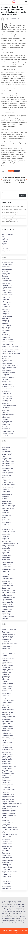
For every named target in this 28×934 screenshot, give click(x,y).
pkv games (17, 171)
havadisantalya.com (7, 269)
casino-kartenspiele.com (8, 505)
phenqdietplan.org (6, 400)
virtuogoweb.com (6, 288)
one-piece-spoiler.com (7, 754)
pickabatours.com (6, 641)
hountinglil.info (6, 667)
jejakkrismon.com (6, 522)
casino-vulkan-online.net (8, 592)
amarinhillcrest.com (7, 494)
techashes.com (6, 266)
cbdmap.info (5, 650)
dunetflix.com (5, 403)
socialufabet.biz (6, 318)
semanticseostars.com (7, 709)
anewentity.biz (5, 536)
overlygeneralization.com (8, 716)
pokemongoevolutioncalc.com (9, 871)
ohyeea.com (5, 416)
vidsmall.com (5, 792)
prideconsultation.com (7, 665)
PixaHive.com (21, 932)
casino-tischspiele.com (8, 508)
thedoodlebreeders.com (8, 386)
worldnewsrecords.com (8, 796)
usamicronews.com (7, 867)
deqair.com (5, 389)
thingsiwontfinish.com (7, 888)
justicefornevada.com (7, 721)
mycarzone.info (6, 782)
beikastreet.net (6, 447)
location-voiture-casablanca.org (10, 806)
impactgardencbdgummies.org (10, 429)
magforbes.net (5, 489)
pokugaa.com (5, 878)
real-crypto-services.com (8, 372)
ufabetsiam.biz (6, 304)
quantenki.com (6, 787)
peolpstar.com (5, 470)
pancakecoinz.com (7, 662)
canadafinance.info (7, 564)
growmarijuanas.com (7, 712)
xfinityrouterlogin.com (7, 602)
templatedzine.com (7, 396)
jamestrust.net (5, 512)
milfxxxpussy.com (6, 407)
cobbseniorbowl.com (7, 362)
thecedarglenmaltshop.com (9, 629)
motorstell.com (6, 479)
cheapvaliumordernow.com (9, 815)
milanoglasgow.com (7, 580)
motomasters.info (6, 780)
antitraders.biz (5, 355)
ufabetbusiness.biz (7, 308)
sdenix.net (4, 493)
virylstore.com (5, 477)
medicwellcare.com (7, 791)
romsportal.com (6, 883)
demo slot (15, 906)
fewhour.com (5, 705)
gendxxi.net (5, 778)
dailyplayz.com (6, 850)
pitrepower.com (6, 594)
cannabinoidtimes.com (8, 698)
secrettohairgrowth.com (8, 545)
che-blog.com (5, 660)
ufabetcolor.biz (6, 311)
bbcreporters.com (6, 342)
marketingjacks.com (7, 604)
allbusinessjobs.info (7, 637)
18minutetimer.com (7, 707)
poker (3, 244)
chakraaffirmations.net (7, 669)
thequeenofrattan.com (7, 749)
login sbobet (13, 913)
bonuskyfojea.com (6, 839)
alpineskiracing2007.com (8, 590)
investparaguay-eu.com (8, 377)
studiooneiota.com (6, 756)
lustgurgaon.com (6, 672)
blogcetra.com (5, 737)
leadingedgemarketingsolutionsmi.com (12, 346)
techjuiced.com (6, 283)
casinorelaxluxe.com (7, 845)
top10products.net (6, 639)
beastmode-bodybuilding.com (9, 643)
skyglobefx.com (6, 770)
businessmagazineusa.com (9, 789)
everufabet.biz (5, 334)
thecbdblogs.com (6, 613)
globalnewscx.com (7, 742)
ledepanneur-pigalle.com (8, 569)
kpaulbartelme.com (7, 808)
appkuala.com (5, 538)
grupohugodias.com (7, 388)
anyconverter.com (6, 519)
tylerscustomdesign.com (8, 472)
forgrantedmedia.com (7, 468)
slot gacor (18, 904)
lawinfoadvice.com (7, 398)
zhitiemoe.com (6, 417)
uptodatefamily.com (7, 409)
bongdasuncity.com (7, 690)
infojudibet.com (6, 648)
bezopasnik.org (6, 550)
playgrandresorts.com (7, 881)
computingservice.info (7, 728)
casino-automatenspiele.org (9, 507)
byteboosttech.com (7, 285)
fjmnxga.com (5, 552)
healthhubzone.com (7, 280)
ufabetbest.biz (5, 322)
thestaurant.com (6, 832)
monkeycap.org (6, 491)
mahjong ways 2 (18, 908)
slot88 (24, 918)
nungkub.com (5, 419)
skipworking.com (6, 515)
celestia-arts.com (6, 456)
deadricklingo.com (6, 768)
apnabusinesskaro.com (8, 616)
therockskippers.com (7, 585)
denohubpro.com (6, 751)
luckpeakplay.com (6, 865)
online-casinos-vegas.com (9, 601)
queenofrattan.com (7, 747)
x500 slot (21, 906)
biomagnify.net (6, 435)
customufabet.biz (6, 325)
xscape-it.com (5, 358)
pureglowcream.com (7, 541)
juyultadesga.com (6, 370)
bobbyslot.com (6, 676)
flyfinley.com (5, 664)
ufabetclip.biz (5, 299)
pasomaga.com (6, 428)
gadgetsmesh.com (6, 719)
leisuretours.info (6, 723)
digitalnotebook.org (7, 686)
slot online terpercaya (7, 234)
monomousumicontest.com (9, 766)
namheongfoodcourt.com (8, 578)
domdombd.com (6, 848)
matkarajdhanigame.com (8, 653)
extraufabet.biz (6, 313)
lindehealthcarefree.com (8, 636)
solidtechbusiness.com (8, 799)
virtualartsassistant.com (8, 812)
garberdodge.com (6, 465)
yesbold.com (5, 278)
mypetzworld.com (6, 374)
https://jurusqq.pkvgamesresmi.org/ (15, 922)
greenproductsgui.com (7, 700)
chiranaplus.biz (6, 574)
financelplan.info (6, 644)
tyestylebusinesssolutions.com (10, 829)
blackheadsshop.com (7, 805)
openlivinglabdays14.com (8, 351)
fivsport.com (5, 395)
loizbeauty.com (6, 517)
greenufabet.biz (6, 309)
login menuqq (5, 916)
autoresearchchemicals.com (9, 614)
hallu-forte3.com (6, 581)
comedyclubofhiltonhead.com (9, 810)
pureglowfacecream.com (8, 531)
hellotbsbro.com (6, 725)
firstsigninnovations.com (8, 463)
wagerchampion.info (7, 765)
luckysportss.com (6, 864)
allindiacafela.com (6, 588)
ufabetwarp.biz (6, 297)
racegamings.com (6, 874)
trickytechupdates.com (7, 607)
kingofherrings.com (7, 533)
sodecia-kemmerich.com (8, 818)
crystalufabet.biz (6, 330)
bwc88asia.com (6, 379)
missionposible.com (7, 599)
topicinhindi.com (6, 632)
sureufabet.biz (5, 323)
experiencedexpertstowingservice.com (12, 803)
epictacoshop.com (6, 559)
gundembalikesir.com (7, 275)
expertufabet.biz (6, 301)
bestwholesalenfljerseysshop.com (10, 349)
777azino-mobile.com (7, 360)
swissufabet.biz (6, 306)
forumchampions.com (7, 458)
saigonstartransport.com (8, 554)
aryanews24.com (6, 356)
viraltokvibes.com (6, 486)
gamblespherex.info (7, 772)
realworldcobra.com (7, 759)
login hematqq (21, 916)
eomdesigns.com (6, 775)
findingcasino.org (6, 758)
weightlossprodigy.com (8, 683)
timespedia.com (6, 520)
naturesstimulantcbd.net (8, 431)
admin (8, 19)
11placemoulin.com (7, 678)
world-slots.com (6, 657)
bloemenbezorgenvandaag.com (10, 543)
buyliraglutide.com (6, 292)
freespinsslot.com (6, 693)
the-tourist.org (5, 496)
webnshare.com (6, 714)
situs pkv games (6, 250)
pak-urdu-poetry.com (7, 735)
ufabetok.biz (5, 332)
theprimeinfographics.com (8, 813)
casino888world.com (7, 822)
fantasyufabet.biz (6, 302)
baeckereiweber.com (7, 262)
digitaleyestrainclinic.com (8, 597)
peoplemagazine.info (7, 264)
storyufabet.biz (6, 327)
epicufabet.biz (5, 329)
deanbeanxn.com (6, 651)
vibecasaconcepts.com (8, 784)
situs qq (12, 902)
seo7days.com (6, 540)
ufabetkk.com (5, 526)
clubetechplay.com (7, 846)
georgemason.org (6, 631)
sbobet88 (19, 913)
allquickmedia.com (7, 527)
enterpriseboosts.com (7, 503)
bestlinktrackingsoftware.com (9, 834)
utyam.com (5, 412)
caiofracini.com (6, 730)
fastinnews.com (6, 853)
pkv (6, 906)
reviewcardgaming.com (8, 801)
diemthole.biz (5, 524)
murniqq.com (13, 915)
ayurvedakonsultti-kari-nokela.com (11, 353)
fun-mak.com (5, 820)
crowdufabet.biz (6, 335)
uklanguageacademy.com (8, 634)
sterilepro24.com (6, 798)
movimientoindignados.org (9, 405)
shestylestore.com (6, 886)
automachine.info (6, 761)
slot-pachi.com (6, 691)
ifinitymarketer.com (7, 857)
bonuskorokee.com (7, 841)
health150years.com (7, 480)
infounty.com (5, 376)
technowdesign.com (7, 363)
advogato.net (5, 498)
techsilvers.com (6, 391)
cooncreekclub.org (7, 453)
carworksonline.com (7, 473)
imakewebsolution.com (8, 658)
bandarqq (4, 243)
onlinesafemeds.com (7, 294)
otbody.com (5, 510)
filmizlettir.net (5, 449)
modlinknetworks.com (7, 860)
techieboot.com (6, 273)
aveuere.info (5, 697)
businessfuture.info (7, 646)
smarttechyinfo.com (7, 684)
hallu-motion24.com (7, 583)
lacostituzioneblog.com (8, 414)
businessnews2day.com (8, 794)
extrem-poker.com (6, 381)
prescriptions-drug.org (7, 482)
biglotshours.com (6, 290)
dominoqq (4, 241)
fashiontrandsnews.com (8, 341)
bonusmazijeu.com (7, 838)
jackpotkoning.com (7, 859)
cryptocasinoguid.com (7, 344)
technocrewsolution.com (8, 484)
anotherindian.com (7, 421)
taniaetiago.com (6, 424)
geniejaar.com (5, 674)
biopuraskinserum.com (8, 560)
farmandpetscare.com (7, 726)
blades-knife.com (6, 752)
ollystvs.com (5, 740)
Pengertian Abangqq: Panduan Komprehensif (13, 206)
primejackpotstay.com (7, 876)
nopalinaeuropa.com (7, 433)
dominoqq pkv (17, 901)
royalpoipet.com (6, 831)
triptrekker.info (5, 777)
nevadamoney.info (6, 566)
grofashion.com (6, 869)
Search (4, 193)
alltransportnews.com (7, 339)
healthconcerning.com (7, 702)
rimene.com (5, 567)
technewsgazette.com (7, 529)
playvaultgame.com (7, 879)
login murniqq (13, 916)
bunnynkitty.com (6, 548)
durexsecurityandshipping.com (10, 365)
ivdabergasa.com (6, 369)
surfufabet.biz (5, 320)
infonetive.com (6, 557)
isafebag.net (5, 500)
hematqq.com (20, 915)
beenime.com (5, 817)
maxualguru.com (6, 688)
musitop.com (5, 410)
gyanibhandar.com (7, 295)
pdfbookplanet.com (7, 745)
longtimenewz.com (7, 862)
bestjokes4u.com (6, 671)
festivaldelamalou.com (8, 461)
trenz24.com (5, 513)
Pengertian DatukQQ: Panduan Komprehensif (14, 209)
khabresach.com (6, 611)
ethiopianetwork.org (7, 718)
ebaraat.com (5, 282)
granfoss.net (5, 587)
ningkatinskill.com (6, 393)
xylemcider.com (6, 422)
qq (2, 246)
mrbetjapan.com (6, 534)
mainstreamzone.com (7, 711)
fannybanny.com (6, 855)
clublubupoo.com (6, 836)
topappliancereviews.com (8, 606)
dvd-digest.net (5, 571)
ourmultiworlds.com (7, 451)
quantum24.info (6, 785)
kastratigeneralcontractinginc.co (10, 348)
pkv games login (6, 238)
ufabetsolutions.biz (7, 316)
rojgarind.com (5, 704)
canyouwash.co (6, 268)
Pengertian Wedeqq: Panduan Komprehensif (13, 217)
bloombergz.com (6, 501)
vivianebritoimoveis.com (8, 487)
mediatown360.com (7, 595)
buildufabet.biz (6, 337)
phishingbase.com (6, 872)
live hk (3, 236)
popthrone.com (6, 655)
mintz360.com (5, 679)
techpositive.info (6, 731)
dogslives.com (5, 744)
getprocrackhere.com (7, 852)
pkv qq (11, 901)
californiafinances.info (7, 562)
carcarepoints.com (6, 384)
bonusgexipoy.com (7, 843)
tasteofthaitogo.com (7, 547)
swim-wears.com (6, 467)
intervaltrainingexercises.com (9, 827)
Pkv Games (10, 171)
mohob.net (5, 681)
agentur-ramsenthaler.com (8, 773)
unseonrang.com (6, 733)
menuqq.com (5, 901)
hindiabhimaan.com (7, 609)
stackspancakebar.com (8, 576)
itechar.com (5, 276)
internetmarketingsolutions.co (9, 738)
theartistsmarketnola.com (8, 573)
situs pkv (13, 904)
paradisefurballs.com (7, 695)
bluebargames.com (7, 460)
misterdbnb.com (6, 824)
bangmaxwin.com (6, 555)
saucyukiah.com (6, 446)
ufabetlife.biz (5, 315)
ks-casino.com (5, 382)
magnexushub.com (7, 287)
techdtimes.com (6, 271)
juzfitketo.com (5, 426)
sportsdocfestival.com (7, 885)
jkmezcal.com (5, 825)
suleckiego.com (6, 618)
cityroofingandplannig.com (9, 367)
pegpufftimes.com (6, 454)
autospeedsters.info (7, 763)
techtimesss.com (6, 475)
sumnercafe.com (6, 402)
